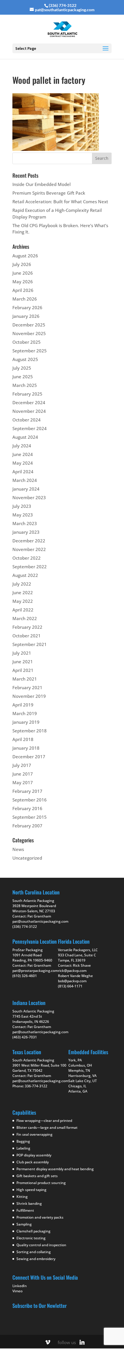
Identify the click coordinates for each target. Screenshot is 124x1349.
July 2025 (21, 368)
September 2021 (29, 644)
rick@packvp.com (72, 970)
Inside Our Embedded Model (41, 184)
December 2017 (28, 756)
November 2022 (29, 549)
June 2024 (22, 454)
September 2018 (29, 731)
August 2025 (25, 359)
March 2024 (24, 480)
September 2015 (29, 817)
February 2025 (27, 394)
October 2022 (26, 558)
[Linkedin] (82, 1342)
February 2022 (27, 627)
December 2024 (28, 402)
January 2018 (26, 748)
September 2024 (29, 428)
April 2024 (22, 471)
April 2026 (22, 290)
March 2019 (24, 713)
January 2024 (26, 489)
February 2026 (27, 307)
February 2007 (27, 826)
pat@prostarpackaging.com (35, 970)
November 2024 (29, 411)
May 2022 (22, 601)
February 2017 (27, 791)
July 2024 (21, 446)
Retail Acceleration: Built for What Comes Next (60, 201)
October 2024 (26, 420)
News (18, 849)
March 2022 (24, 618)
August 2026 (25, 256)
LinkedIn (19, 1285)
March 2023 (24, 523)
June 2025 (22, 376)
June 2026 (22, 273)
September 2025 (29, 351)
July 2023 (21, 506)
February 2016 (27, 808)
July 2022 (21, 584)
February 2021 (27, 687)
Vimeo (17, 1291)
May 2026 (22, 281)
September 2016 (29, 800)
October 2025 (26, 342)
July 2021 (21, 653)
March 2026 (24, 299)
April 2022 (22, 610)
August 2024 (25, 437)
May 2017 (22, 782)
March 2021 (24, 679)
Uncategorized (27, 858)
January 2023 (26, 532)
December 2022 (28, 541)
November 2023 (29, 497)
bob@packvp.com (72, 981)
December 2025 (28, 325)
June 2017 (22, 774)
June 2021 (22, 661)
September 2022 (29, 566)
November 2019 (29, 696)
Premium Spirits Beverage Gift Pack (48, 193)
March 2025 (24, 385)
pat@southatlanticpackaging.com (40, 921)
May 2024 (22, 463)
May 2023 (22, 515)
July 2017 (21, 765)
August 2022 (25, 575)
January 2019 (26, 722)
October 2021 (26, 636)
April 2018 (22, 739)
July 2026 (21, 264)
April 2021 (22, 670)
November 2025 (29, 333)
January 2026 (26, 316)
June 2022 (22, 592)
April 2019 (22, 705)
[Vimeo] (48, 1342)
